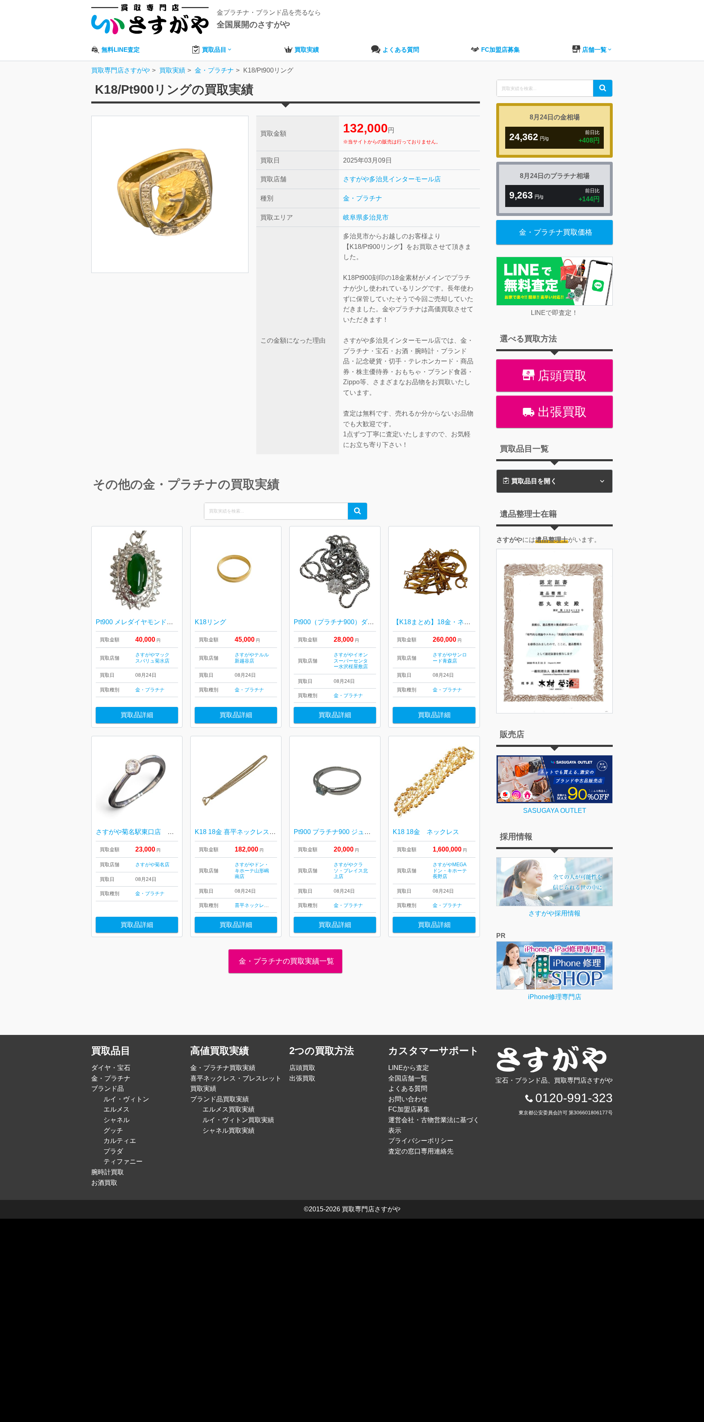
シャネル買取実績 (228, 1130)
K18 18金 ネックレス (426, 831)
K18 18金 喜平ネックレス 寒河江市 (246, 831)
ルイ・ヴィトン (126, 1099)
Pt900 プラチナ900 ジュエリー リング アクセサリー (370, 831)
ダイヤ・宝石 (110, 1067)
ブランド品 (107, 1088)
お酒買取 (104, 1182)
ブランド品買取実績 (219, 1099)
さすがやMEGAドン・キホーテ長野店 (450, 870)
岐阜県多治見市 (366, 217)
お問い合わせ (407, 1099)
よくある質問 (407, 1088)
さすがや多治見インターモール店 (392, 179)
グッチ (113, 1130)
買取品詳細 (137, 714)
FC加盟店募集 (409, 1109)
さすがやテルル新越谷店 (252, 657)
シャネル (116, 1119)
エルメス (116, 1109)
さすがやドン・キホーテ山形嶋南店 (252, 870)
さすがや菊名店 (152, 864)
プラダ (113, 1151)
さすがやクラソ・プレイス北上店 (351, 870)
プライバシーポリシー (420, 1140)
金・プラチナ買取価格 (555, 232)
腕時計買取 (107, 1172)
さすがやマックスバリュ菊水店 (152, 657)
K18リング (210, 622)
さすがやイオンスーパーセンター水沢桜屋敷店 (351, 660)
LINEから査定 (408, 1067)
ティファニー (123, 1161)
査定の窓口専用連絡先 (420, 1151)
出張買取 (561, 411)
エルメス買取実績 (228, 1109)
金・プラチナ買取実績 (222, 1067)
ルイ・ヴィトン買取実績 (238, 1119)
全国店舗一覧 (407, 1078)
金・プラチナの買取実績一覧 (285, 961)
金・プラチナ (362, 198)
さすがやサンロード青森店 (450, 657)
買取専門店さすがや (371, 1209)
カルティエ (119, 1140)
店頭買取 (561, 375)
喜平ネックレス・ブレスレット (269, 905)
